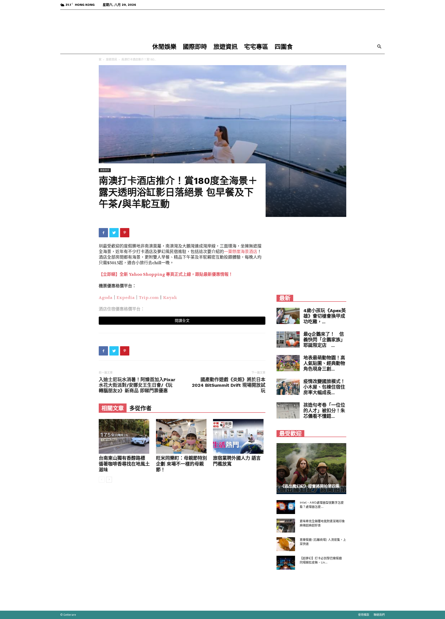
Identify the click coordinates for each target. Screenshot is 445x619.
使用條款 (363, 615)
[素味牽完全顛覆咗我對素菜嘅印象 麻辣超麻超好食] (286, 526)
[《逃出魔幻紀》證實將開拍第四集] (311, 468)
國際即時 (195, 46)
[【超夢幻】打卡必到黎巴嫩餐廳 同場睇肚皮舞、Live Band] (286, 563)
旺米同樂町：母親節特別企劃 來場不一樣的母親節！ (181, 464)
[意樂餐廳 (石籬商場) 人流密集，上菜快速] (286, 544)
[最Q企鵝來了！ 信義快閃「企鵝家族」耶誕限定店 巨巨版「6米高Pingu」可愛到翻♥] (288, 339)
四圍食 (284, 46)
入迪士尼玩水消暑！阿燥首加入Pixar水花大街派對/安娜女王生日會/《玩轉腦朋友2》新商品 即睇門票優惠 (137, 385)
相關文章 (113, 408)
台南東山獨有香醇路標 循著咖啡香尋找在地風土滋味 (124, 464)
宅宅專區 (256, 46)
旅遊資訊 (225, 46)
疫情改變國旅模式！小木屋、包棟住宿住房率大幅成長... (324, 387)
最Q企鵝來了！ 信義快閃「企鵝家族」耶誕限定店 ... (324, 339)
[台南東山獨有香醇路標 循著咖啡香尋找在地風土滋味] (125, 436)
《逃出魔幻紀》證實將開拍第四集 (310, 486)
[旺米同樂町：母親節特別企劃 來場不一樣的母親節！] (182, 436)
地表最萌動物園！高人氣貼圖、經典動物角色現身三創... (324, 363)
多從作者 (140, 408)
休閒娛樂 (164, 46)
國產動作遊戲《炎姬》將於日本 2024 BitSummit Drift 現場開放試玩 (228, 385)
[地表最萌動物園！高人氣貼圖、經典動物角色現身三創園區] (288, 363)
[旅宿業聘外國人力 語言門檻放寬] (239, 436)
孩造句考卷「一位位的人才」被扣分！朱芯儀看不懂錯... (324, 410)
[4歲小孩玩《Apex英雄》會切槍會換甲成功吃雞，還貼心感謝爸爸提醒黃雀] (288, 316)
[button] (379, 47)
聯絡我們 (379, 615)
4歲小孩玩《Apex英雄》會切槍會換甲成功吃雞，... (324, 316)
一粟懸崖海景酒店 (240, 251)
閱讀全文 (182, 320)
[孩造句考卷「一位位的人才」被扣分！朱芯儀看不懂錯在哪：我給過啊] (288, 410)
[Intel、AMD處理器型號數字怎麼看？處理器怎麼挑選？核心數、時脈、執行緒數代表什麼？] (286, 507)
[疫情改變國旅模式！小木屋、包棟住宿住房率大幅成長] (288, 387)
